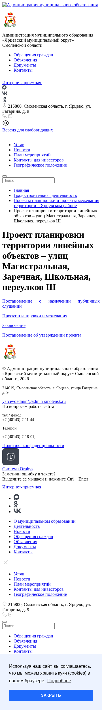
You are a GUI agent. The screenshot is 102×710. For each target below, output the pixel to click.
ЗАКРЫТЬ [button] (51, 695)
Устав (19, 144)
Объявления (25, 60)
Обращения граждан (33, 54)
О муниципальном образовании (45, 521)
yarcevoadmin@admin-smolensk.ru (34, 401)
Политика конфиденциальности (33, 445)
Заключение (14, 325)
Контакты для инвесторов (39, 160)
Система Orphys (17, 468)
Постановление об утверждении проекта (41, 335)
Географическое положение (40, 165)
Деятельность (27, 526)
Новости (22, 149)
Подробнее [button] (59, 680)
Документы (25, 65)
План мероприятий (32, 154)
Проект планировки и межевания (34, 315)
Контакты (23, 70)
